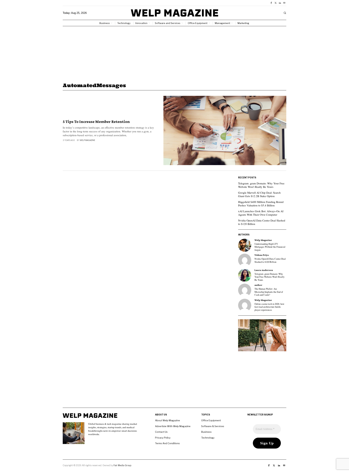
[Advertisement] (174, 53)
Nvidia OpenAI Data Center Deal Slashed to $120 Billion (261, 222)
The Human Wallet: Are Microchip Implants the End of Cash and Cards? (268, 291)
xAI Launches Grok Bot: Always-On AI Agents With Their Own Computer (260, 213)
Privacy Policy (163, 437)
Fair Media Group (122, 465)
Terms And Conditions (167, 443)
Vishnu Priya (261, 255)
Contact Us (161, 431)
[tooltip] (271, 3)
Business (206, 431)
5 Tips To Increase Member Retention (96, 121)
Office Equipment (211, 420)
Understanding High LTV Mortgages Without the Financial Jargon (269, 247)
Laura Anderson (263, 270)
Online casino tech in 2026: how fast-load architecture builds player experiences (269, 307)
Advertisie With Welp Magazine (172, 426)
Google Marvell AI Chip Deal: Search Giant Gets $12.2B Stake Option (259, 194)
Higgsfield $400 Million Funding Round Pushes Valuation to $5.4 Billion (261, 203)
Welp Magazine (87, 140)
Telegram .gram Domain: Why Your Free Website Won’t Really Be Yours (261, 185)
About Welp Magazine (167, 420)
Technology (207, 437)
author (258, 285)
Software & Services (212, 426)
